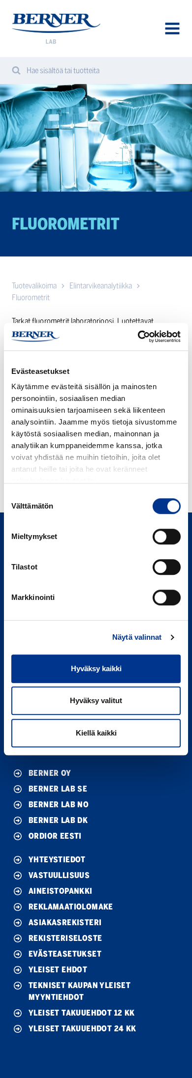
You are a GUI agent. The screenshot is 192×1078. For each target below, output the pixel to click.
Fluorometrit (31, 297)
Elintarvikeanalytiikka (100, 285)
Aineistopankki (61, 891)
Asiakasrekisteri (65, 922)
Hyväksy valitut (96, 700)
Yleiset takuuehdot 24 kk (82, 1028)
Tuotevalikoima (34, 285)
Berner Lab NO (59, 804)
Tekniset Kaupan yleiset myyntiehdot (79, 991)
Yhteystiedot (57, 859)
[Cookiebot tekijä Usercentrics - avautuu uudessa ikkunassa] (138, 336)
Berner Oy (50, 773)
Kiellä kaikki (96, 733)
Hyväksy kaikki (96, 668)
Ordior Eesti (55, 836)
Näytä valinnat (136, 637)
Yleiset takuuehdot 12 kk (82, 1013)
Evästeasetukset (65, 954)
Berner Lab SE (58, 789)
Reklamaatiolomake (71, 906)
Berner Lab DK (58, 820)
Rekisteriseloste (65, 938)
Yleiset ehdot (58, 969)
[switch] (167, 536)
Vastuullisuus (59, 875)
